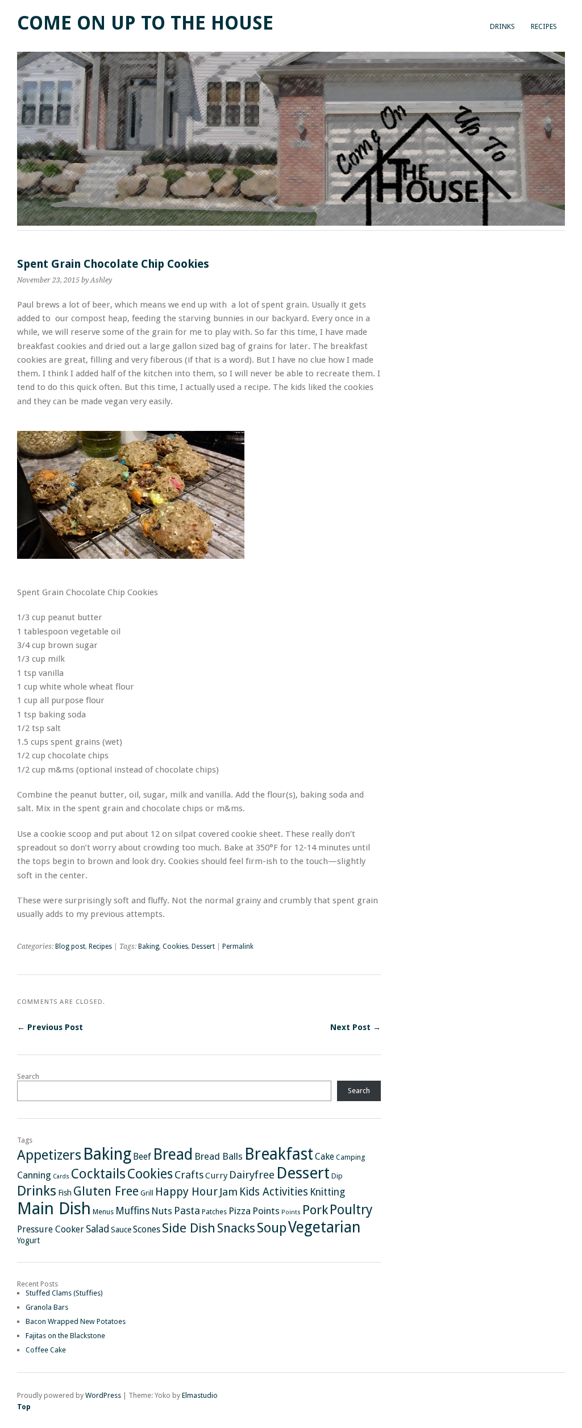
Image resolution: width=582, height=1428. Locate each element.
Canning (34, 1175)
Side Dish (188, 1228)
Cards (61, 1176)
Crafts (188, 1175)
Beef (142, 1156)
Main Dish (54, 1208)
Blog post (70, 946)
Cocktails (98, 1174)
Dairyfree (252, 1175)
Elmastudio (200, 1395)
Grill (146, 1193)
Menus (103, 1211)
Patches (214, 1211)
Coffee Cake (46, 1350)
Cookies (175, 946)
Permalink (237, 946)
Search (28, 1076)
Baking (148, 946)
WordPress (103, 1395)
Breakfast (278, 1154)
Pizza (239, 1211)
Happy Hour (186, 1191)
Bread (173, 1154)
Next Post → (355, 1027)
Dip (337, 1176)
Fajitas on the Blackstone (65, 1335)
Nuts (161, 1211)
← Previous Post (50, 1027)
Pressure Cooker (50, 1229)
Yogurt (28, 1240)
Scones (146, 1229)
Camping (350, 1157)
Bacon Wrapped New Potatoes (76, 1321)
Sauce (121, 1229)
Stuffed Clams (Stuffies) (64, 1293)
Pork (315, 1209)
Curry (216, 1175)
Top (24, 1406)
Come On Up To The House (145, 23)
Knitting (327, 1192)
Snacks (236, 1228)
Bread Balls (218, 1156)
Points (266, 1211)
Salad (97, 1229)
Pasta (187, 1211)
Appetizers (49, 1155)
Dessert (203, 946)
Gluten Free (106, 1191)
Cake (324, 1156)
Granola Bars (47, 1307)
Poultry (351, 1210)
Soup (271, 1228)
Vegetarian (324, 1227)
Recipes (544, 26)
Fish (65, 1192)
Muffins (132, 1211)
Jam (228, 1192)
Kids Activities (273, 1191)
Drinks (502, 26)
